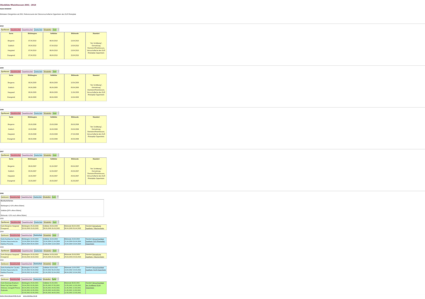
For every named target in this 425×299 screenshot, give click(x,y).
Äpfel (54, 30)
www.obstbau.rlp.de (30, 296)
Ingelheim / (90, 228)
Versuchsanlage (98, 239)
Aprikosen (5, 197)
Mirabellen (47, 30)
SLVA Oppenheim (99, 270)
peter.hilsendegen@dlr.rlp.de (10, 296)
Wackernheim (99, 228)
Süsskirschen (16, 30)
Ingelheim (89, 241)
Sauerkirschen (27, 30)
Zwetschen (38, 30)
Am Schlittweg (91, 285)
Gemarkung (96, 226)
